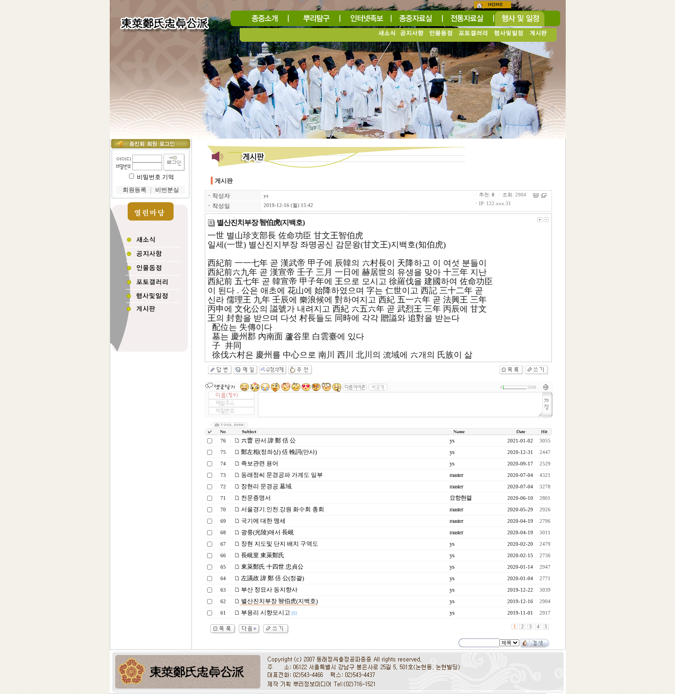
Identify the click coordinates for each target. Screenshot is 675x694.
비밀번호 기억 (155, 177)
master (456, 474)
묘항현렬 (461, 497)
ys (266, 195)
